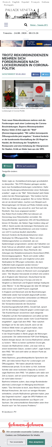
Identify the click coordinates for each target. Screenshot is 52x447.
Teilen (36, 74)
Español (25, 2)
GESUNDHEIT (8, 74)
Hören (8, 166)
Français (35, 2)
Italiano (45, 2)
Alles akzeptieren (36, 442)
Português (9, 5)
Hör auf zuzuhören (27, 166)
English (15, 2)
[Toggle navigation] (6, 24)
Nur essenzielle (16, 442)
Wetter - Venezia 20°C (39, 25)
